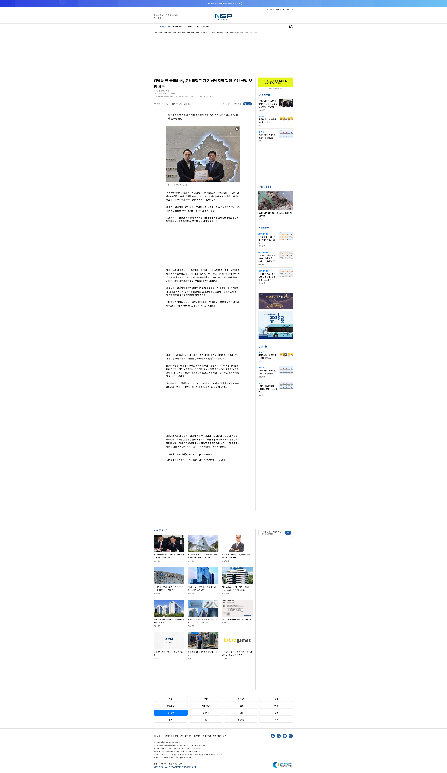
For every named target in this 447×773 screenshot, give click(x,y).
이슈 (198, 26)
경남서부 (241, 719)
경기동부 (276, 705)
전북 (170, 719)
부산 (206, 698)
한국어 (266, 9)
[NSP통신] (223, 17)
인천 (276, 698)
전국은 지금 (165, 26)
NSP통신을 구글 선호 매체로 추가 (218, 3)
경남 (206, 719)
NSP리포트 (178, 26)
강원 (241, 712)
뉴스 (155, 26)
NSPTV (206, 26)
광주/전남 (170, 705)
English (272, 9)
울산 (241, 705)
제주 (276, 719)
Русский (290, 9)
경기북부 (206, 712)
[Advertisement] (305, 104)
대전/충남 (206, 705)
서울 (170, 698)
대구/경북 (241, 698)
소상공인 (189, 26)
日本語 (278, 9)
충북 (276, 712)
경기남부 (170, 712)
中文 (284, 9)
